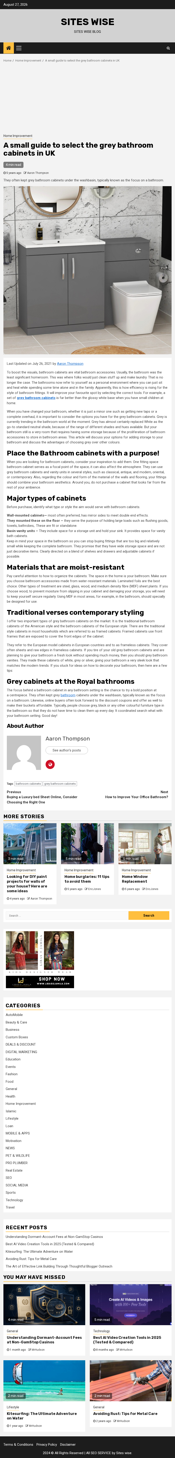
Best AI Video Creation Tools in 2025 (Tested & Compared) (50, 1244)
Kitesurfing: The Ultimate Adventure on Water (39, 1252)
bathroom (68, 695)
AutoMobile (14, 1015)
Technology (14, 1200)
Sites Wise (87, 22)
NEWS (10, 1148)
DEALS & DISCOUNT (21, 1044)
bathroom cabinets (28, 783)
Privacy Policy (46, 1445)
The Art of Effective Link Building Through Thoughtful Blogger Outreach (59, 1266)
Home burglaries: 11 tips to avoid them (86, 879)
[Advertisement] (87, 97)
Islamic (11, 1111)
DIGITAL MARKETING (21, 1052)
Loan (9, 1126)
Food (9, 1082)
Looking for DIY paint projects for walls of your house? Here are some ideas (27, 883)
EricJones (94, 889)
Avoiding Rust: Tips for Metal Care (31, 1259)
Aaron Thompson (38, 173)
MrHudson (38, 1349)
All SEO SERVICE (98, 1453)
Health (10, 1096)
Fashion (12, 1074)
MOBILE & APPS (18, 1133)
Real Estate (14, 1170)
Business (12, 1030)
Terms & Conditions (18, 1445)
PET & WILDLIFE (18, 1156)
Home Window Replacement (135, 879)
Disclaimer (68, 1445)
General (11, 1089)
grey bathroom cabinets (60, 783)
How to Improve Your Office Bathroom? (136, 794)
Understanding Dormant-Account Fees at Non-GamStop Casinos (54, 1237)
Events (11, 1067)
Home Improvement (17, 136)
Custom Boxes (17, 1037)
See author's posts (67, 750)
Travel (10, 1207)
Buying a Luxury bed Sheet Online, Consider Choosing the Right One (42, 797)
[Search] (168, 48)
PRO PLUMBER (17, 1163)
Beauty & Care (16, 1022)
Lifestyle (12, 1118)
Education (13, 1059)
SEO (9, 1178)
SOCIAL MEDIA (17, 1185)
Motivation (13, 1141)
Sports (11, 1193)
